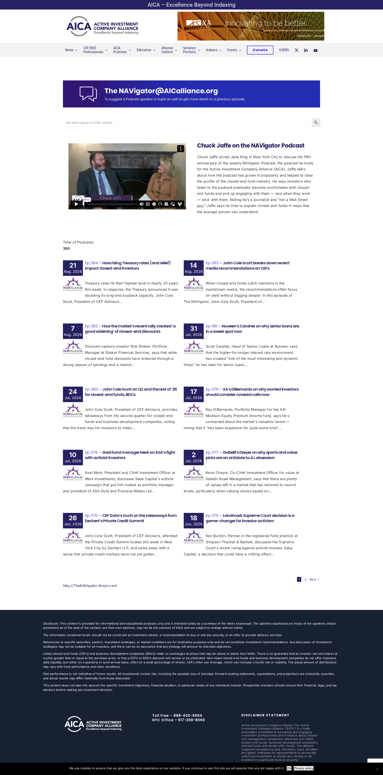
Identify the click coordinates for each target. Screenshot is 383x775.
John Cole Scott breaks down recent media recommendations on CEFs (247, 265)
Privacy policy (303, 768)
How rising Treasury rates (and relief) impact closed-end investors (128, 265)
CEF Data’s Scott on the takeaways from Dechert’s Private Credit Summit (131, 518)
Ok (289, 768)
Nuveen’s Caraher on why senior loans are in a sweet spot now (252, 328)
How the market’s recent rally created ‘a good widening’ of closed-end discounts (130, 328)
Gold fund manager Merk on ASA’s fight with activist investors (130, 455)
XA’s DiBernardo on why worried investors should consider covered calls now (252, 391)
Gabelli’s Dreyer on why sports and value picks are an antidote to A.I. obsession (251, 455)
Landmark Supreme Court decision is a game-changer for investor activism (250, 518)
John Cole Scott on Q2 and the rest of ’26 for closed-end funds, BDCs (131, 391)
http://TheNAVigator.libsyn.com (90, 585)
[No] (377, 769)
